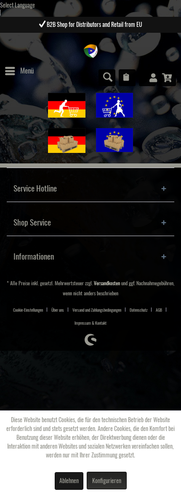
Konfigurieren (106, 481)
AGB (159, 310)
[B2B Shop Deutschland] (66, 140)
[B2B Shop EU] (114, 140)
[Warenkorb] (167, 77)
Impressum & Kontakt (90, 323)
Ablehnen (69, 481)
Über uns (57, 310)
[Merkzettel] (127, 77)
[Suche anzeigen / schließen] (106, 77)
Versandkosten (107, 283)
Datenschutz (138, 310)
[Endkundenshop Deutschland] (66, 105)
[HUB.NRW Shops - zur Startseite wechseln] (90, 51)
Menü (27, 70)
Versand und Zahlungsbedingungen (96, 310)
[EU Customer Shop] (114, 105)
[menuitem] (19, 71)
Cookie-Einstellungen (28, 310)
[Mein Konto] (147, 77)
